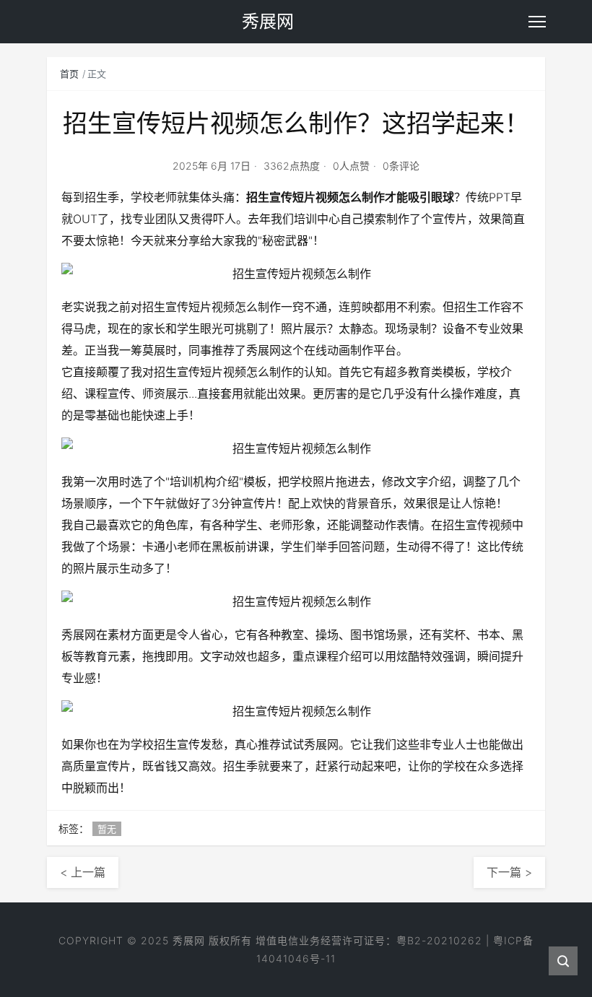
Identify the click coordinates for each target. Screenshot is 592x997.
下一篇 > (509, 872)
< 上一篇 (82, 872)
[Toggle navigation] (537, 22)
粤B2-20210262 (439, 940)
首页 (69, 73)
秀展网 (189, 940)
